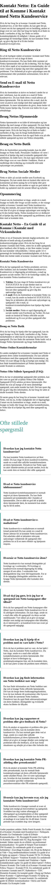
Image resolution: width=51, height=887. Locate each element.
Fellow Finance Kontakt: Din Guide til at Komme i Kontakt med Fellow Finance (25, 865)
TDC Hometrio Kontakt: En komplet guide (21, 871)
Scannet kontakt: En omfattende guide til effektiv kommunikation (24, 879)
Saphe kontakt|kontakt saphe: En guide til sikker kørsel (23, 861)
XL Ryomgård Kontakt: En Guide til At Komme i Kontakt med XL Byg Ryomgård (24, 838)
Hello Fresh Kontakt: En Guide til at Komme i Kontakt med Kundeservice (25, 830)
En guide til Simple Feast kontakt (31, 845)
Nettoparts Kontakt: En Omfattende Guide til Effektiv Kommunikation (24, 834)
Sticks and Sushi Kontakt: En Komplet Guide (23, 882)
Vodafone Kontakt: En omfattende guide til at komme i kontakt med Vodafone (25, 858)
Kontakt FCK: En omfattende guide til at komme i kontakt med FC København (25, 869)
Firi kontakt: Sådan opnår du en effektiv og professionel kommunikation (23, 842)
